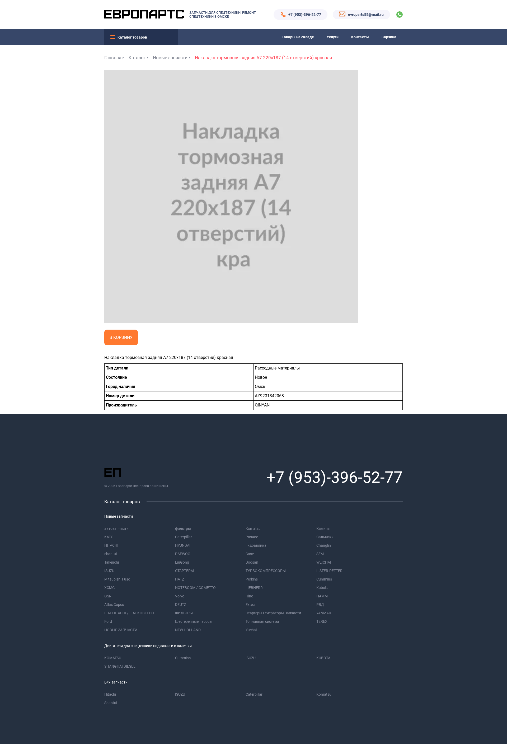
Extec (250, 604)
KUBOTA (323, 658)
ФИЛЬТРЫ (184, 613)
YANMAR (323, 613)
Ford (108, 621)
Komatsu (253, 528)
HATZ (179, 579)
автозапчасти (116, 528)
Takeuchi (111, 562)
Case (250, 554)
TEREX (321, 621)
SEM (320, 554)
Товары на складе (298, 37)
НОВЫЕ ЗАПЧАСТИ (120, 630)
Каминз (323, 528)
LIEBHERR (254, 588)
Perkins (252, 579)
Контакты (360, 37)
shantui (110, 554)
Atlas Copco (114, 604)
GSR (107, 596)
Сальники (325, 537)
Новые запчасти (170, 57)
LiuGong (182, 562)
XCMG (109, 588)
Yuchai (251, 630)
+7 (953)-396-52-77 (304, 14)
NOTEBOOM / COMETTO (195, 588)
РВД (320, 604)
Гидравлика (256, 545)
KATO (109, 537)
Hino (249, 596)
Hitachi (110, 694)
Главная (112, 57)
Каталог (137, 57)
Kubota (322, 588)
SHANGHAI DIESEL (119, 666)
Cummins (324, 579)
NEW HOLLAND (188, 630)
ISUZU (109, 571)
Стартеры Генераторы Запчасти (273, 613)
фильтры (183, 528)
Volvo (179, 596)
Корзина (389, 37)
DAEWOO (182, 554)
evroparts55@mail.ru (366, 14)
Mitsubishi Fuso (117, 579)
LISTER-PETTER (329, 571)
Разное (252, 537)
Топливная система (262, 621)
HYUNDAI (182, 545)
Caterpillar (183, 537)
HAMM (322, 596)
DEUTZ (180, 604)
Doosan (252, 562)
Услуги (333, 37)
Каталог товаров (132, 37)
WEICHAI (323, 562)
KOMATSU (112, 658)
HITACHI (111, 545)
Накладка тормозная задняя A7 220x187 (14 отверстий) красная (263, 57)
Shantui (110, 703)
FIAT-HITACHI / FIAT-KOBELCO (129, 613)
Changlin (323, 545)
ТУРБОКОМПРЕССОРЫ (266, 571)
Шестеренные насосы (193, 621)
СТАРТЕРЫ (184, 571)
